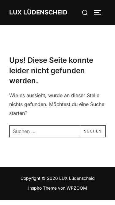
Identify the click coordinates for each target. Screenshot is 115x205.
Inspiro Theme (42, 188)
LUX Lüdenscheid (38, 12)
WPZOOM (77, 188)
